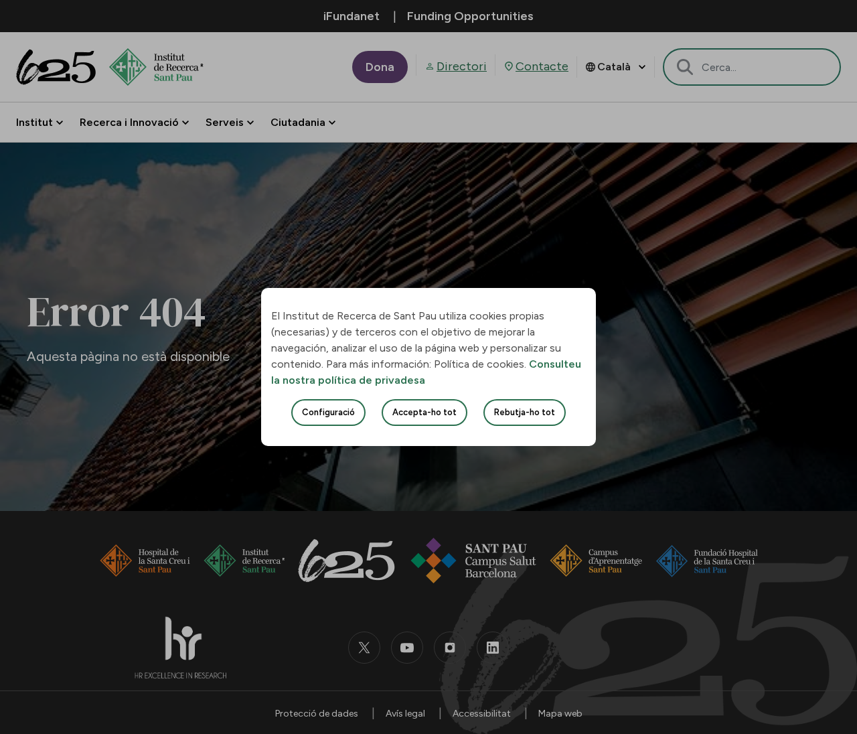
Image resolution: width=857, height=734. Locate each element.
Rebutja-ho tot (524, 412)
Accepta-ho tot (424, 412)
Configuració (328, 412)
